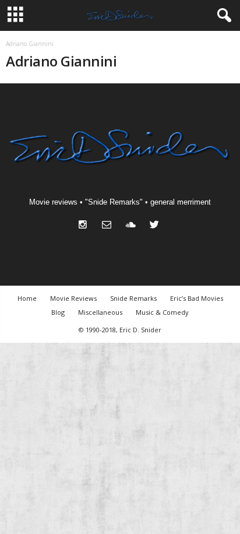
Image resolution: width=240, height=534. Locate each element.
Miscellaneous (100, 312)
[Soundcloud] (133, 226)
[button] (222, 16)
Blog (58, 312)
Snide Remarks (133, 298)
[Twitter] (156, 226)
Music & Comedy (162, 312)
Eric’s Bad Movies (196, 298)
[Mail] (109, 226)
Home (27, 298)
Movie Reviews (73, 298)
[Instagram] (85, 226)
